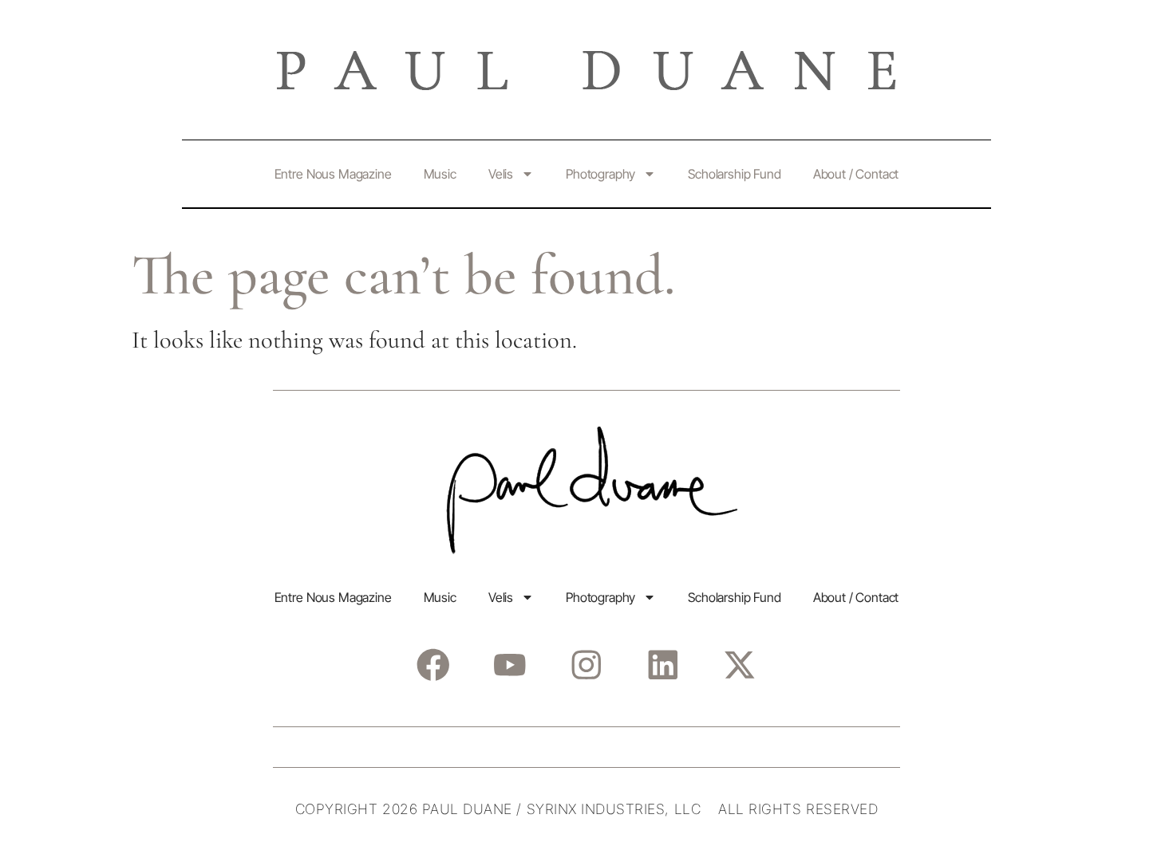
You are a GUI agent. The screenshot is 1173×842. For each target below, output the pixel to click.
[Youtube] (509, 665)
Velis (500, 174)
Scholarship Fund (734, 174)
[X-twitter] (739, 665)
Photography (600, 174)
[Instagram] (586, 665)
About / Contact (856, 174)
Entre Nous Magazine (333, 174)
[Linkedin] (663, 665)
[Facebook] (433, 665)
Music (440, 174)
